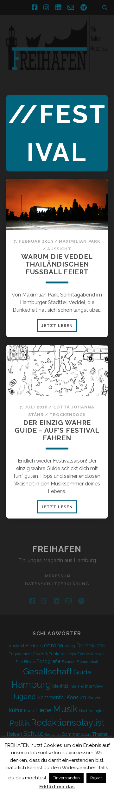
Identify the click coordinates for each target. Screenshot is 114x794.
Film (19, 662)
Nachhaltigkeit (92, 710)
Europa (70, 654)
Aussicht (59, 249)
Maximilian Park (79, 241)
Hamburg (31, 684)
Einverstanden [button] (66, 778)
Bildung (34, 646)
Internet (76, 686)
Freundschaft (87, 662)
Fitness (29, 662)
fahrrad (98, 653)
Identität (60, 686)
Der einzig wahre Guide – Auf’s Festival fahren (57, 430)
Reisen (14, 734)
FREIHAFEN (57, 549)
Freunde (68, 662)
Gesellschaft (47, 671)
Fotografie (48, 661)
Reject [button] (96, 778)
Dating (69, 646)
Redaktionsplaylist (67, 722)
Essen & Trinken (48, 653)
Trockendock (67, 414)
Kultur (16, 710)
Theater (100, 734)
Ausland (16, 646)
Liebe (44, 710)
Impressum (57, 576)
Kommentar (51, 697)
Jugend (24, 697)
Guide (82, 672)
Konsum (76, 697)
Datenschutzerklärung (57, 584)
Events (83, 653)
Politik (20, 723)
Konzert (94, 697)
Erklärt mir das (57, 787)
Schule (33, 733)
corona (53, 645)
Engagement (20, 653)
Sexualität (53, 734)
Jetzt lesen (59, 327)
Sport (86, 734)
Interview (94, 686)
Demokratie (90, 645)
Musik (65, 708)
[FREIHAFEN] (57, 76)
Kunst (29, 710)
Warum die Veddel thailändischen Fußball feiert (56, 264)
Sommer (71, 734)
